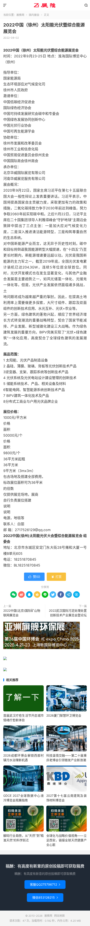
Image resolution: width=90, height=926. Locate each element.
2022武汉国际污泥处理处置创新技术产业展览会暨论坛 (68, 613)
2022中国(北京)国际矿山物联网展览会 (21, 613)
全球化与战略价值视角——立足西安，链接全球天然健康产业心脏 (66, 840)
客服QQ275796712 (45, 884)
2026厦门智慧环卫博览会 (63, 715)
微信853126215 (45, 897)
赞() (34, 576)
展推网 (45, 5)
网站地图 (59, 915)
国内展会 (34, 15)
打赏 (56, 576)
